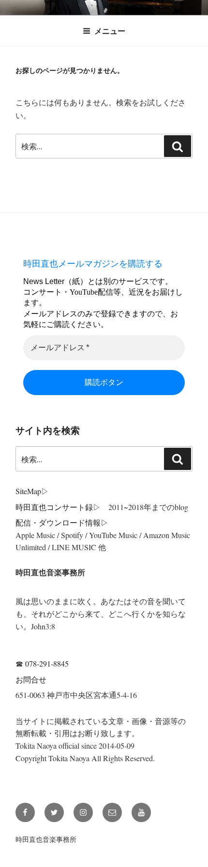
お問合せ (30, 679)
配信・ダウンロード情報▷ (61, 522)
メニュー (109, 30)
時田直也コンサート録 (54, 507)
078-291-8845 (47, 663)
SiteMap (28, 491)
